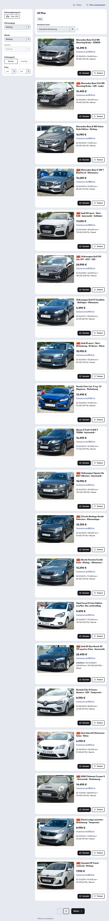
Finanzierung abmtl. (85, 52)
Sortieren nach (43, 25)
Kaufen (11, 61)
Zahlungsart (9, 57)
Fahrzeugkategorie (12, 12)
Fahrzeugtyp (9, 23)
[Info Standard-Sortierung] (77, 29)
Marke (7, 35)
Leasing (24, 61)
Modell (7, 45)
